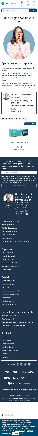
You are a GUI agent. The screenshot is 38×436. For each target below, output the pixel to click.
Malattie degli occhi (7, 319)
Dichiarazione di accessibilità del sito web (15, 241)
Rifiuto (24, 433)
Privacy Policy (20, 431)
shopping (30, 73)
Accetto (15, 433)
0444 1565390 (16, 105)
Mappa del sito (6, 357)
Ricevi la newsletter (19, 186)
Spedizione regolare (8, 281)
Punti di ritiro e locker (8, 235)
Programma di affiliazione (10, 294)
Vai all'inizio (26, 395)
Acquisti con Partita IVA (9, 263)
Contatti (4, 354)
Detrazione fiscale (7, 259)
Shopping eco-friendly (8, 304)
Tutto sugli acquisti (7, 225)
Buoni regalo (5, 287)
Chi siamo (4, 337)
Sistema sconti (6, 298)
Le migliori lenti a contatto (10, 316)
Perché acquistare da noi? (10, 350)
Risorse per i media (7, 344)
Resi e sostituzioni (7, 253)
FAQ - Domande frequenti (9, 266)
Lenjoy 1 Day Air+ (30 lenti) (19, 142)
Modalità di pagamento (9, 228)
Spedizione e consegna (9, 231)
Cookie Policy (22, 425)
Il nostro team (6, 340)
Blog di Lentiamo (7, 347)
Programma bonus (7, 284)
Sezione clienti (6, 270)
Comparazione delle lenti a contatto (13, 326)
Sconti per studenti (7, 301)
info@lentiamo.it (28, 105)
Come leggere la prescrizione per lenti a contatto (17, 322)
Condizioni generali (7, 238)
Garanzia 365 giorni (8, 256)
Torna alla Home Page (15, 395)
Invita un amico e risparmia (10, 291)
